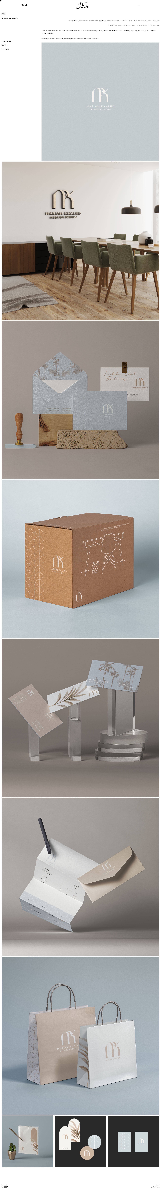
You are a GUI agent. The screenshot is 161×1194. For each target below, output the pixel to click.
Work (24, 5)
